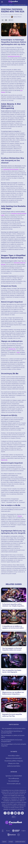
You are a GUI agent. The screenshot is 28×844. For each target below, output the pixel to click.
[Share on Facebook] (6, 20)
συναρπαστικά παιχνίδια (14, 56)
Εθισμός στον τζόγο (13, 763)
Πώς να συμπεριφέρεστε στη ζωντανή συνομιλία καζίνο (11, 740)
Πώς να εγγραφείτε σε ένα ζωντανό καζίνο (13, 728)
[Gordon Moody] (16, 831)
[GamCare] (12, 835)
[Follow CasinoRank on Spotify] (18, 813)
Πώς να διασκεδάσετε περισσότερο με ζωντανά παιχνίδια (11, 732)
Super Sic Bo (4, 460)
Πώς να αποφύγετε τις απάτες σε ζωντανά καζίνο (12, 736)
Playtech (20, 516)
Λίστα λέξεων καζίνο (13, 755)
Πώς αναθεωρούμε (14, 778)
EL (13, 817)
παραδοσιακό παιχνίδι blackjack (11, 169)
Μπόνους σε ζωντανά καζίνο (14, 758)
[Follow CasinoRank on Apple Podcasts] (22, 813)
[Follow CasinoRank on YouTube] (15, 813)
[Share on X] (2, 20)
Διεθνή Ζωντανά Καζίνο (13, 766)
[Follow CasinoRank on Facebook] (5, 813)
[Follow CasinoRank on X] (12, 813)
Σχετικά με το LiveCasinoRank (14, 776)
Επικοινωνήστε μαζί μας (13, 783)
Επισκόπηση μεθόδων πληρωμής (14, 761)
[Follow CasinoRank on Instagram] (8, 813)
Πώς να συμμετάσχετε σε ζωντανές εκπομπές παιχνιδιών (13, 745)
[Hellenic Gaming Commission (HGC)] (3, 831)
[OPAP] (7, 831)
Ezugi (18, 352)
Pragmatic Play (12, 348)
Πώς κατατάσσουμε (13, 781)
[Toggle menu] (2, 1)
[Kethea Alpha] (23, 831)
